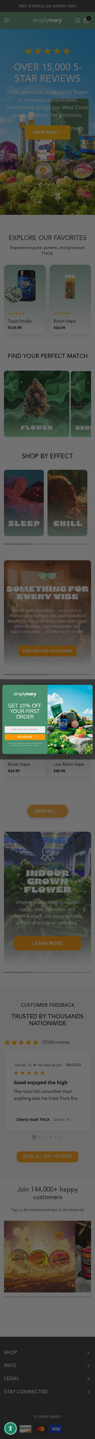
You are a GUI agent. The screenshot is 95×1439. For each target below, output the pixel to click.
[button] (10, 1428)
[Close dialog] (90, 687)
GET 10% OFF (24, 736)
